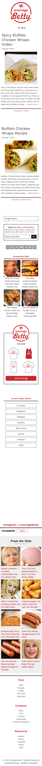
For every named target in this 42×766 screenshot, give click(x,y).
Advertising (21, 719)
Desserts (21, 423)
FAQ (21, 713)
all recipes (21, 406)
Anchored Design (12, 763)
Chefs (21, 445)
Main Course (21, 428)
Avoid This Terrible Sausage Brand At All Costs (31, 634)
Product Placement (21, 722)
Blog (21, 685)
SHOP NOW (20, 378)
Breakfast (21, 417)
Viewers (21, 736)
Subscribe (21, 696)
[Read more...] (33, 104)
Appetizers (21, 411)
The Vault (21, 693)
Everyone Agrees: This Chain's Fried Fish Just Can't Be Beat (31, 604)
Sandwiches (26, 200)
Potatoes (21, 439)
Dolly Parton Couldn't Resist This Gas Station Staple (31, 664)
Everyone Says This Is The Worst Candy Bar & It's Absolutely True (10, 634)
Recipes (18, 111)
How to (21, 739)
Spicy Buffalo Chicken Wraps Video (15, 39)
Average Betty (21, 12)
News (21, 711)
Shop (21, 748)
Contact (21, 716)
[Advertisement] (20, 484)
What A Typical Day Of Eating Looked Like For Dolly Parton (10, 604)
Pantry (21, 745)
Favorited (21, 742)
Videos (26, 111)
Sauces (21, 434)
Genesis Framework (29, 763)
